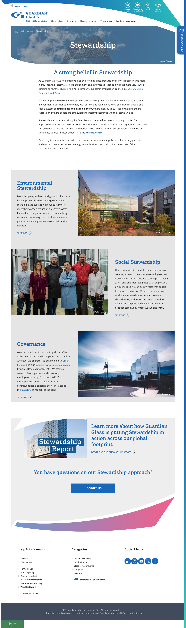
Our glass (78, 569)
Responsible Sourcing (31, 583)
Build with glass (81, 562)
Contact (24, 558)
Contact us (93, 487)
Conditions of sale (29, 593)
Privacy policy (27, 572)
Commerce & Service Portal (91, 579)
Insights (78, 573)
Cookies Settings (12, 624)
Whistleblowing (28, 586)
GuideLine (26, 389)
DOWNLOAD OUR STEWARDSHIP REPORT (111, 452)
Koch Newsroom (94, 132)
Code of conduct (28, 576)
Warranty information (31, 579)
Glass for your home (84, 565)
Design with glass (82, 558)
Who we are (26, 562)
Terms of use (26, 568)
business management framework (52, 365)
